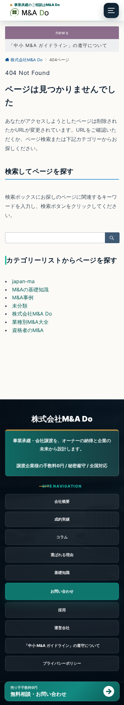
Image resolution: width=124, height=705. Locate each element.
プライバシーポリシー (62, 663)
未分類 (19, 306)
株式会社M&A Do (32, 313)
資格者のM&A (28, 330)
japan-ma (23, 281)
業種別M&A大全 (30, 322)
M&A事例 (22, 297)
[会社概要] (62, 627)
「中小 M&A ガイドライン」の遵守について (58, 45)
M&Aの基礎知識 (30, 289)
